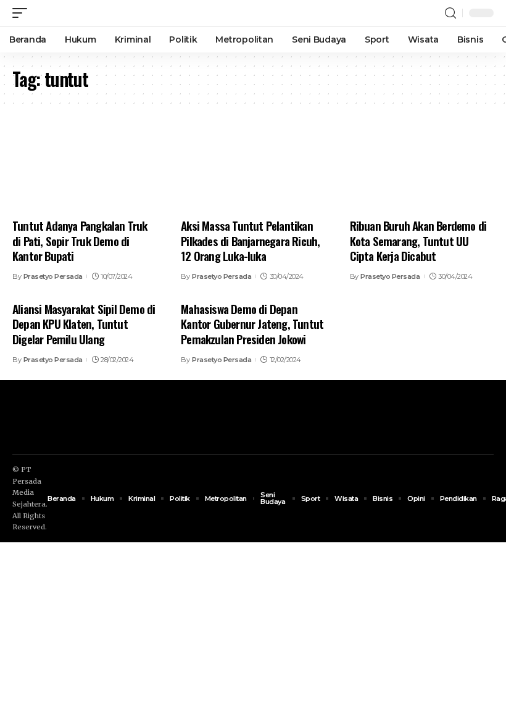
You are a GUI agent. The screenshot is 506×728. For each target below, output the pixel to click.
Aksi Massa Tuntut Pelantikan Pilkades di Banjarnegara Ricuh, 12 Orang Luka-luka (250, 240)
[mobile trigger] (22, 13)
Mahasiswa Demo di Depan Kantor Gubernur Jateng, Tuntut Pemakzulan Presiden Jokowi (252, 323)
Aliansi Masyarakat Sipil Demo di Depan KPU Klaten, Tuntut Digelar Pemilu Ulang (83, 323)
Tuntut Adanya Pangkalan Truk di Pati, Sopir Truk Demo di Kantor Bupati (79, 240)
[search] (450, 13)
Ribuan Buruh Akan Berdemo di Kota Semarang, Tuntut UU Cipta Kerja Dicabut (418, 240)
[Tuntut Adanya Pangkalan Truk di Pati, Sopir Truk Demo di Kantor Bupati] (84, 167)
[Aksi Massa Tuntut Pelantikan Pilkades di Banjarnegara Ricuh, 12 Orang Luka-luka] (253, 167)
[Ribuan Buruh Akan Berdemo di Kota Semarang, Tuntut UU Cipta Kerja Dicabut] (422, 167)
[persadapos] (84, 13)
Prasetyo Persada (53, 276)
